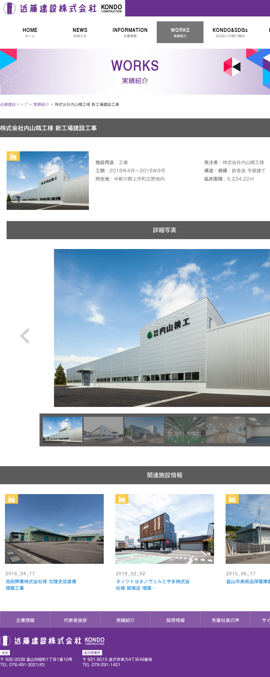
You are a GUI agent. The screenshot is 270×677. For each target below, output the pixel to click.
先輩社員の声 (225, 620)
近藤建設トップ (14, 104)
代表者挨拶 (75, 620)
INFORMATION (130, 32)
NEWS (80, 32)
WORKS (180, 32)
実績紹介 (125, 620)
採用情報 (175, 620)
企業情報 (25, 620)
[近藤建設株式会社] (62, 8)
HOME (30, 32)
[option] (63, 430)
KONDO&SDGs (230, 32)
